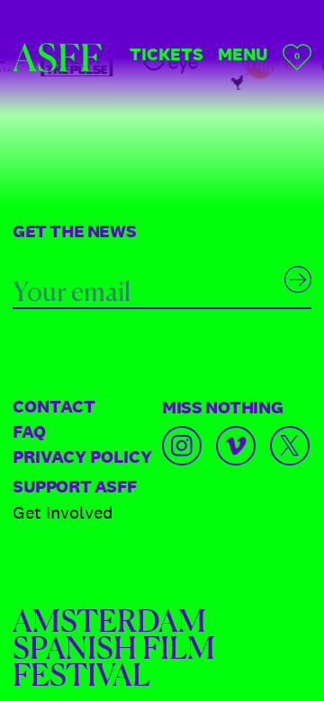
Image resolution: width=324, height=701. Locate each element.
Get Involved (63, 512)
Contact (54, 406)
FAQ (29, 431)
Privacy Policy (82, 456)
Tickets (166, 54)
